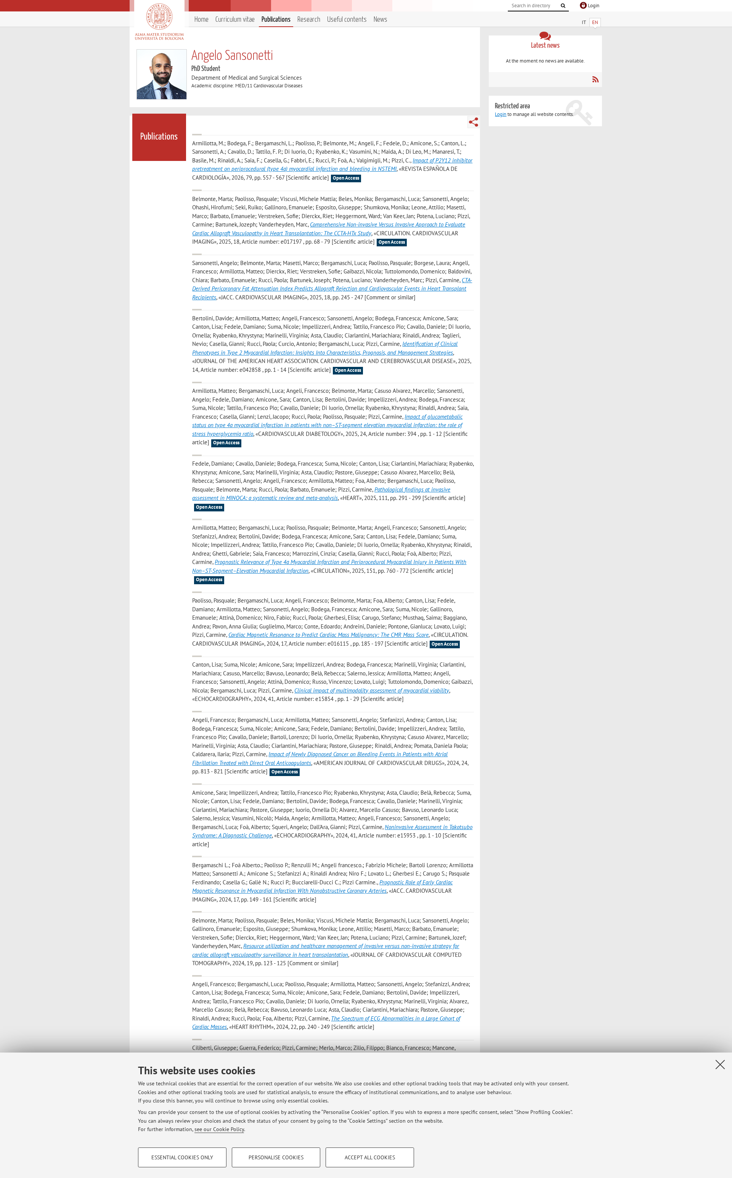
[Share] (473, 122)
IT (584, 22)
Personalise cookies (276, 1157)
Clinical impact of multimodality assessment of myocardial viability (371, 690)
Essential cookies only (182, 1157)
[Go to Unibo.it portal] (159, 21)
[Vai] (563, 5)
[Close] (720, 1064)
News (380, 19)
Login (500, 114)
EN (595, 22)
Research (308, 19)
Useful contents (347, 19)
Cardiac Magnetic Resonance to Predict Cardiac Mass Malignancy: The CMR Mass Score (328, 634)
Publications (276, 19)
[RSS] (595, 79)
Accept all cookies (370, 1157)
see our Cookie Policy (219, 1129)
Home (201, 19)
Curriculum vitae (235, 19)
